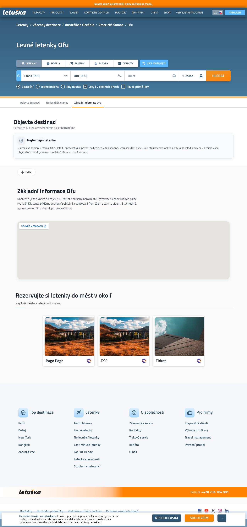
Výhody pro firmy (196, 430)
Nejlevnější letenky (57, 102)
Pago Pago (54, 360)
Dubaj (22, 430)
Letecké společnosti (87, 459)
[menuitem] (39, 12)
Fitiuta (161, 360)
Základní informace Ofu (87, 102)
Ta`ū (104, 360)
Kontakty (135, 430)
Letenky (22, 24)
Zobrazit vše (26, 451)
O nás (133, 451)
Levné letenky (83, 430)
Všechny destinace (47, 24)
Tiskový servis (138, 437)
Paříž (21, 423)
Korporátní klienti (196, 423)
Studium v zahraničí (87, 466)
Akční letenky (83, 423)
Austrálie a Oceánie (79, 24)
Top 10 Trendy (83, 451)
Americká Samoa (111, 24)
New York (24, 437)
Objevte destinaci (30, 102)
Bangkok (24, 444)
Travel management (198, 437)
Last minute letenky (87, 444)
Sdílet (29, 172)
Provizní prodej (195, 444)
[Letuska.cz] (14, 12)
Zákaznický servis (141, 423)
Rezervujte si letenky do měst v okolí (63, 295)
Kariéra (134, 444)
